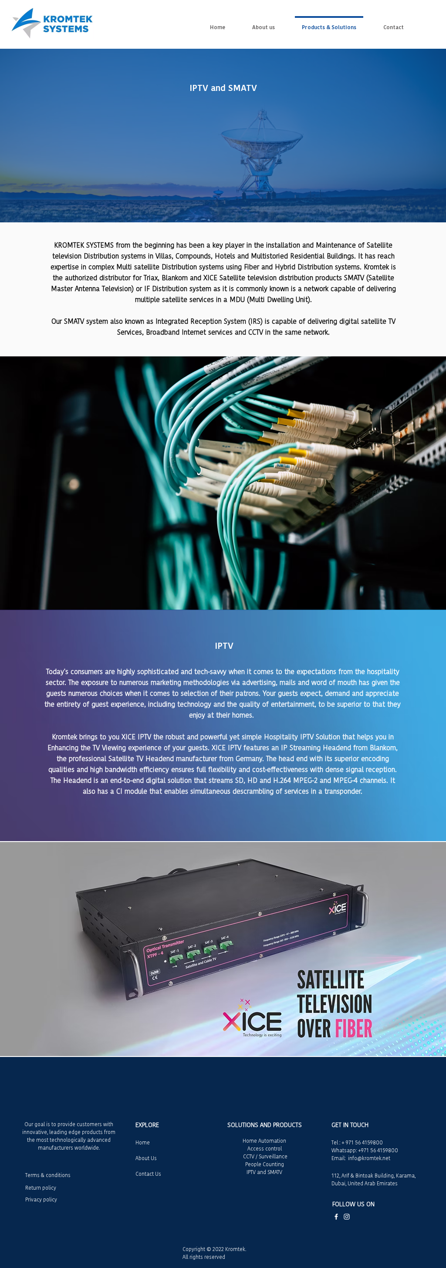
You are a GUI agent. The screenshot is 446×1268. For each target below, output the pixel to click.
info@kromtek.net (369, 1158)
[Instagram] (347, 1217)
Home (142, 1142)
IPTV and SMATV (264, 1172)
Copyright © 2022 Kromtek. (214, 1249)
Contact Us (148, 1173)
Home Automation (264, 1140)
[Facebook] (336, 1217)
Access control (264, 1148)
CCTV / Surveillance (264, 1156)
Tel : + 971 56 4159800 (357, 1142)
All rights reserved (203, 1257)
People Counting (264, 1164)
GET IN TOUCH (349, 1124)
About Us (146, 1158)
